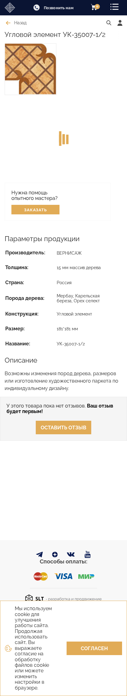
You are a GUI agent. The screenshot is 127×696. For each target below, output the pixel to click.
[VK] (71, 556)
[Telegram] (39, 555)
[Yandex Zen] (55, 555)
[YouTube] (87, 555)
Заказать (35, 210)
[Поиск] (108, 23)
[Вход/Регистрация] (119, 23)
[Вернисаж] (12, 7)
